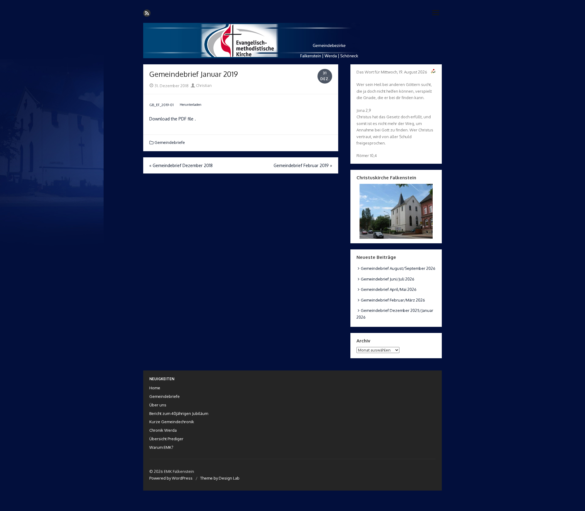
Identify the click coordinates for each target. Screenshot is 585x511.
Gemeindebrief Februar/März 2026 (393, 300)
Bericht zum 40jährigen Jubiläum (178, 413)
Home (154, 387)
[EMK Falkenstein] (292, 40)
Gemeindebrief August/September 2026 (398, 268)
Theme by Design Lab (219, 478)
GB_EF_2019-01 (161, 104)
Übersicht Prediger (166, 438)
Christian (203, 85)
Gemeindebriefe (169, 142)
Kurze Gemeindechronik (171, 421)
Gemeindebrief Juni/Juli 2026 (387, 279)
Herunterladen (190, 104)
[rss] (147, 13)
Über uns (157, 404)
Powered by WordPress (171, 478)
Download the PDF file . (172, 118)
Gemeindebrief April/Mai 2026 (389, 289)
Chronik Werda (163, 430)
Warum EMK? (161, 447)
